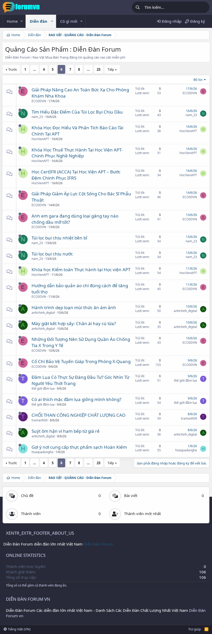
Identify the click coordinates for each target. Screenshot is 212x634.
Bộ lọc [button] (198, 79)
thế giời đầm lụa (43, 388)
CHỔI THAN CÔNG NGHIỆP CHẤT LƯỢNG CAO (78, 415)
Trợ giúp (194, 629)
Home (12, 21)
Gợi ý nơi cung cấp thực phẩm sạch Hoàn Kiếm (79, 447)
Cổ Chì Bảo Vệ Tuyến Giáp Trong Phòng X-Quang (81, 361)
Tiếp (111, 69)
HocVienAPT (40, 139)
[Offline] (19, 87)
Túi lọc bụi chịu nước (52, 254)
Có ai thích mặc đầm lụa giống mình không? (76, 399)
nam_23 (37, 117)
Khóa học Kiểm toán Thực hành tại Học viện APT (81, 269)
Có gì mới (68, 21)
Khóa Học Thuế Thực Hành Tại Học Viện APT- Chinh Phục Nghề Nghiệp (77, 153)
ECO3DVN (39, 101)
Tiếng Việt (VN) (19, 629)
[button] (21, 21)
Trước (12, 69)
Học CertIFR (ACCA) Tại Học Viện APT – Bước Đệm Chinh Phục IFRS (76, 175)
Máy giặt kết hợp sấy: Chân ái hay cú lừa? (74, 323)
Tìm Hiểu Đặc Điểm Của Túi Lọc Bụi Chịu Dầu (77, 112)
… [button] (34, 69)
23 (98, 69)
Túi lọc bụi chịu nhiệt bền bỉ (59, 238)
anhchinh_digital (43, 312)
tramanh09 (40, 420)
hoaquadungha (42, 452)
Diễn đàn (38, 21)
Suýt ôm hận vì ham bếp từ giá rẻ (66, 431)
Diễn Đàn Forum (98, 544)
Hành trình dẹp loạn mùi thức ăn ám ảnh (74, 307)
